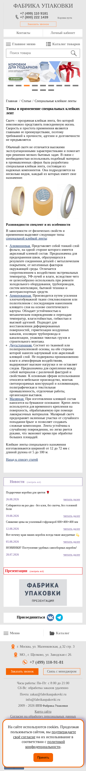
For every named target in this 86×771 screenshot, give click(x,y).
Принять (43, 757)
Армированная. (21, 295)
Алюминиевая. (20, 246)
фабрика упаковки (43, 6)
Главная (11, 101)
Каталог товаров (66, 44)
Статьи (26, 101)
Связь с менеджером (61, 671)
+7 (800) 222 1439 (34, 17)
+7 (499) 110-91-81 (47, 662)
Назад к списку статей (22, 459)
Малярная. (17, 399)
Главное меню (23, 44)
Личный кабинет (63, 33)
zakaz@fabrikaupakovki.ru (48, 694)
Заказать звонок (38, 24)
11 (43, 90)
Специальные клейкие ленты (55, 101)
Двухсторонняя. (21, 345)
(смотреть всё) (34, 482)
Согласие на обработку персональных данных (43, 716)
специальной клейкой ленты (26, 238)
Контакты (23, 33)
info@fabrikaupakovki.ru (43, 699)
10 (35, 90)
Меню (15, 633)
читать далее (71, 499)
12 (51, 90)
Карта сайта (43, 711)
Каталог (63, 633)
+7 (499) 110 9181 (34, 13)
